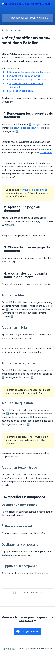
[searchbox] (27, 18)
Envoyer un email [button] (30, 631)
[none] (26, 7)
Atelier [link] (18, 30)
